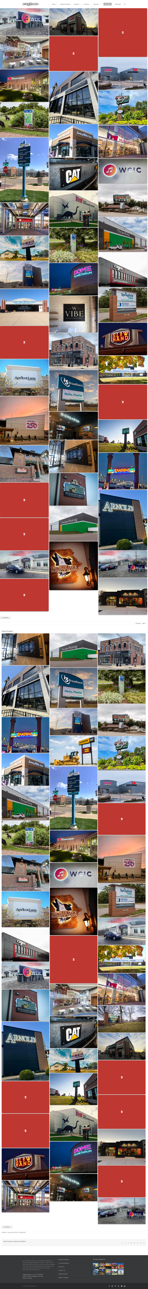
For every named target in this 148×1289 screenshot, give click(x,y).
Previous (138, 623)
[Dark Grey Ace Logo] (30, 3)
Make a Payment (63, 1277)
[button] (124, 4)
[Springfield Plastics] (121, 1272)
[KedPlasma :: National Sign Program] (96, 1272)
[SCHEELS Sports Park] (96, 1266)
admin (4, 1232)
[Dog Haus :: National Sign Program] (102, 1272)
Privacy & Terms (27, 1278)
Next (143, 623)
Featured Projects (64, 1259)
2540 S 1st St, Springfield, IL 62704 (33, 1276)
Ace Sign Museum (64, 1263)
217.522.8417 (39, 1274)
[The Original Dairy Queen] (102, 1266)
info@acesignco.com (29, 1274)
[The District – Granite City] (115, 1266)
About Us (61, 1266)
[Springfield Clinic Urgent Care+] (115, 1272)
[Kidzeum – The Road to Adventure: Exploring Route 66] (108, 1272)
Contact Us (62, 1270)
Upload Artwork (63, 1274)
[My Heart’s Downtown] (121, 1266)
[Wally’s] (108, 1266)
